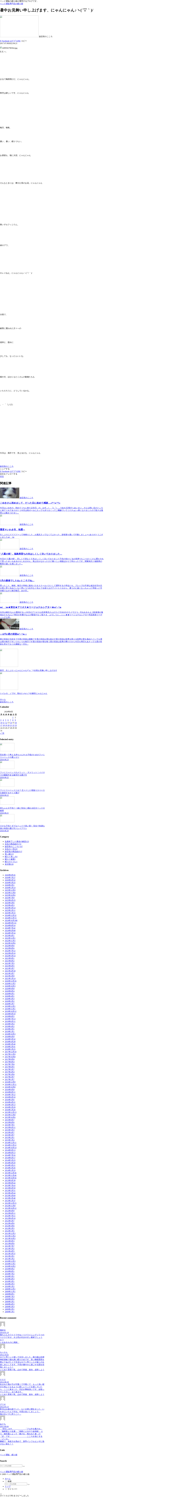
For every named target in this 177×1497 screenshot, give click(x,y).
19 (6, 725)
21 (11, 725)
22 (13, 725)
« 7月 (2, 733)
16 (16, 723)
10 (1, 723)
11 (4, 723)
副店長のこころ (6, 466)
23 (16, 725)
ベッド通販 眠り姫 (8, 1455)
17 (1, 725)
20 (9, 725)
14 (11, 723)
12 (6, 723)
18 (4, 725)
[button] (24, 41)
